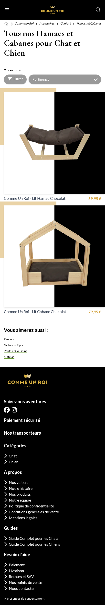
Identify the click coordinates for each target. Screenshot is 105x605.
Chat (13, 456)
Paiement (17, 564)
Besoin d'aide (17, 554)
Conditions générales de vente (34, 511)
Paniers (9, 339)
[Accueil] (6, 24)
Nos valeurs (19, 482)
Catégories (15, 445)
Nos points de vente (25, 582)
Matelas (9, 357)
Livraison (16, 570)
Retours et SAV (21, 576)
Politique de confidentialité (31, 506)
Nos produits (20, 494)
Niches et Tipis (13, 345)
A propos (13, 472)
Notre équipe (20, 500)
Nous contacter (22, 588)
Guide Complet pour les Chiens (34, 544)
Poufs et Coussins (15, 351)
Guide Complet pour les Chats (34, 538)
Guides (11, 528)
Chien (13, 461)
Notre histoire (20, 488)
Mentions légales (23, 517)
